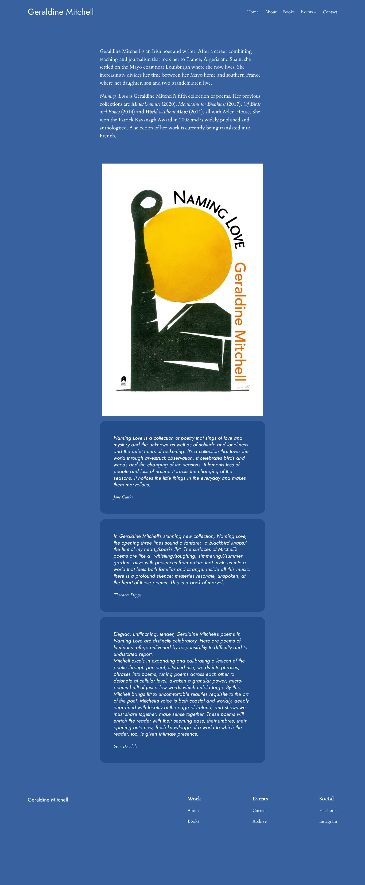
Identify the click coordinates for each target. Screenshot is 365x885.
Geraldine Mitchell (61, 12)
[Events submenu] (315, 12)
